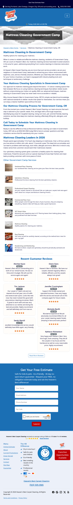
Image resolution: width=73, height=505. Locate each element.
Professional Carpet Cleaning (24, 188)
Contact (6, 462)
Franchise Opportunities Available (62, 455)
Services (23, 48)
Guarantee (7, 468)
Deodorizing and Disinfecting (24, 246)
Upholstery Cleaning (22, 178)
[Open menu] (67, 16)
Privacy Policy (23, 498)
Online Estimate (9, 447)
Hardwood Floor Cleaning (23, 166)
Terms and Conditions (10, 498)
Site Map (6, 465)
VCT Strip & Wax (20, 211)
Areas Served (8, 456)
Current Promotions (10, 453)
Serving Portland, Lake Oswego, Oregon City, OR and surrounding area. (30, 7)
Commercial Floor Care (22, 200)
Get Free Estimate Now (36, 2)
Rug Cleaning (19, 234)
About (5, 450)
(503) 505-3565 (65, 7)
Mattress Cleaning (21, 224)
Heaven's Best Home (10, 48)
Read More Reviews (36, 356)
